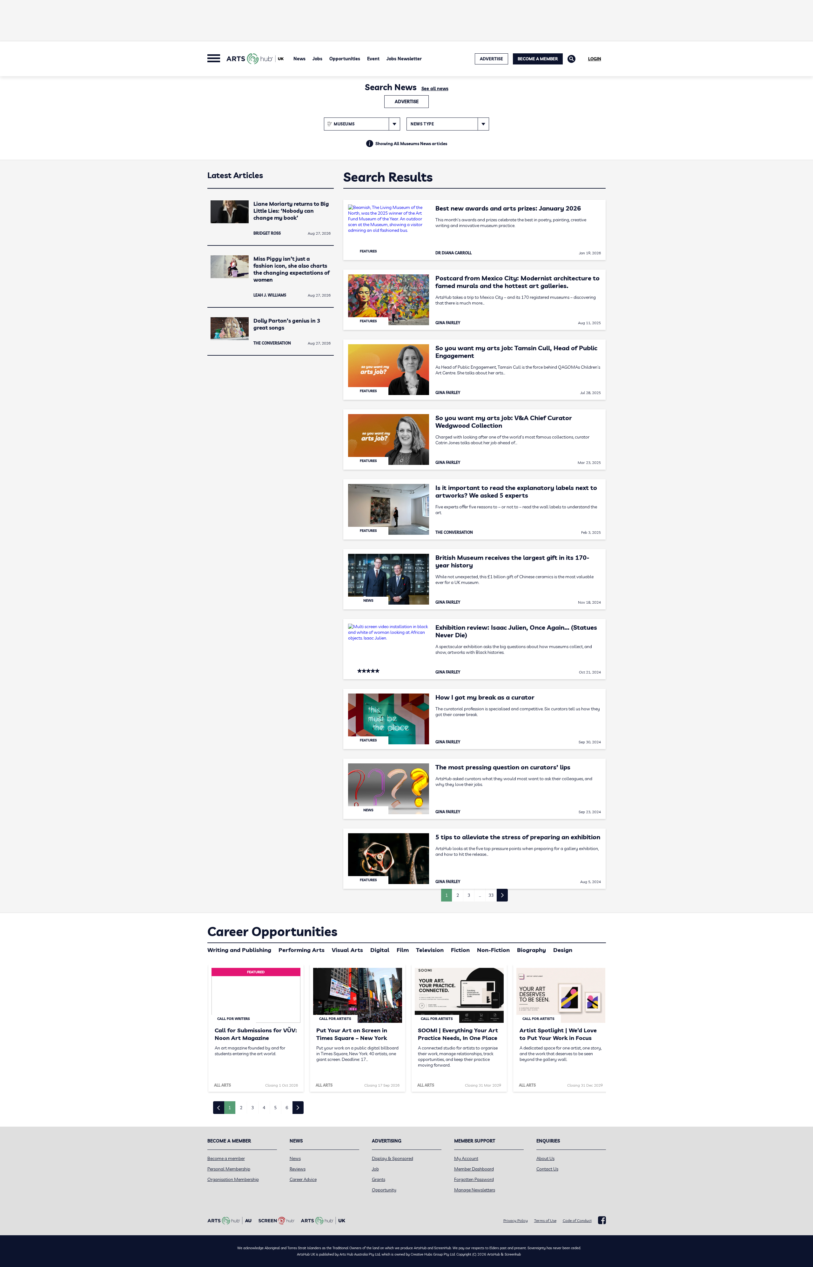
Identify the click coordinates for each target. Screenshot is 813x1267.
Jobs (317, 59)
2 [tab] (241, 1107)
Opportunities (344, 59)
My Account (466, 1158)
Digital (379, 950)
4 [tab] (264, 1107)
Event (373, 59)
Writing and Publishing (239, 950)
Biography (531, 950)
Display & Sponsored (392, 1158)
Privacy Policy (515, 1220)
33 (491, 895)
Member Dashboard (474, 1169)
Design (562, 950)
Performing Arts (302, 950)
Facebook (602, 1220)
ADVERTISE (491, 58)
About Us (545, 1158)
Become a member (226, 1158)
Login (594, 58)
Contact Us (547, 1169)
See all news (434, 88)
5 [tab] (275, 1107)
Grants (378, 1179)
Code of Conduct (577, 1220)
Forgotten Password (474, 1179)
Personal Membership (228, 1169)
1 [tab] (229, 1107)
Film (403, 950)
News (299, 59)
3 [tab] (252, 1107)
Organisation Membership (233, 1179)
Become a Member (538, 58)
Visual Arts (347, 950)
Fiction (460, 950)
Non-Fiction (493, 950)
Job (375, 1169)
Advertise (407, 101)
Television (430, 950)
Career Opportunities (272, 931)
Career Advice (303, 1179)
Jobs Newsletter (404, 59)
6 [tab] (287, 1107)
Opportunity (384, 1190)
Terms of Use (545, 1220)
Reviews (298, 1169)
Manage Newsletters (474, 1190)
